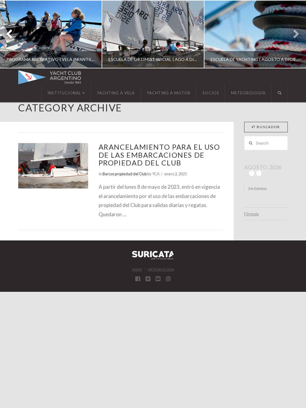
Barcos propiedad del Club (124, 173)
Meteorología (161, 269)
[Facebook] (137, 278)
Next (293, 34)
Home (137, 269)
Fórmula (251, 213)
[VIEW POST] (53, 165)
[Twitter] (148, 278)
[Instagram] (168, 278)
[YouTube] (158, 278)
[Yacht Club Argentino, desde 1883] (49, 77)
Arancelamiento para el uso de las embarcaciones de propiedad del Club (159, 155)
